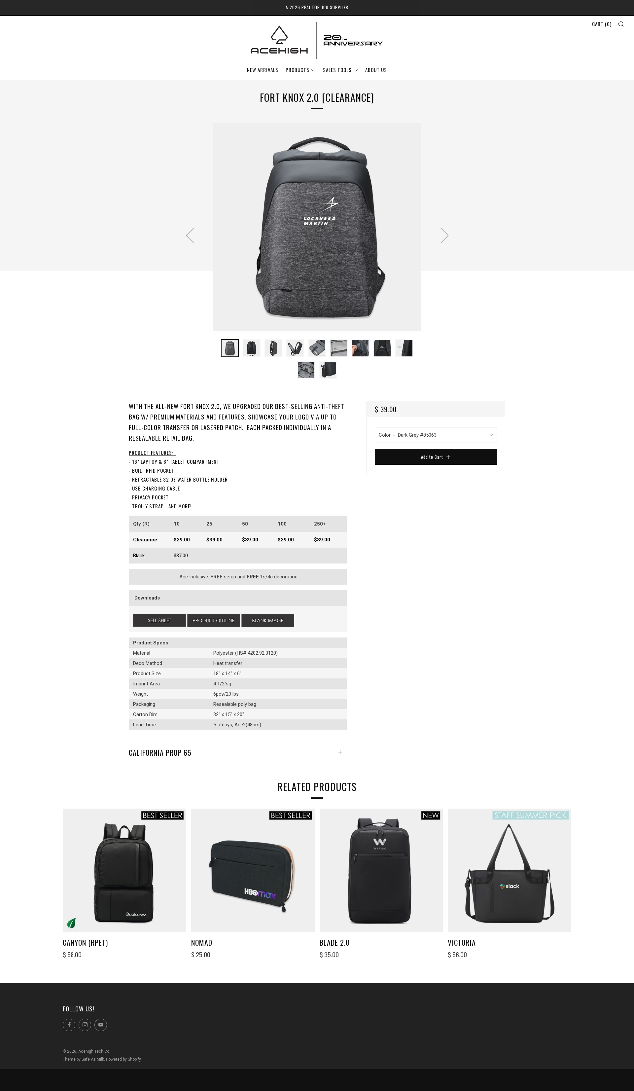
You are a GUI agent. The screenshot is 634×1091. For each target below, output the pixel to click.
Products (297, 69)
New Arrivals (262, 69)
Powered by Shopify (123, 1059)
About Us (376, 69)
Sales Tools (337, 69)
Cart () (602, 23)
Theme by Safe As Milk (83, 1059)
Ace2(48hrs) (247, 725)
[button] (230, 348)
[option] (317, 227)
